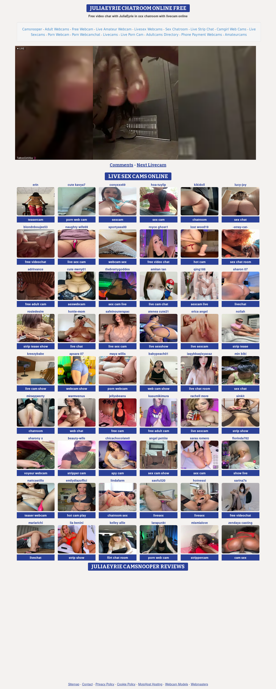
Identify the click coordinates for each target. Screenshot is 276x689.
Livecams (110, 35)
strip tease (240, 346)
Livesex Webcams (148, 29)
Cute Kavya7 (76, 184)
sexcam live (199, 304)
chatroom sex (118, 515)
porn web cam (76, 219)
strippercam (199, 557)
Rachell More (199, 396)
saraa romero (199, 438)
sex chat (240, 219)
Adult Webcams (57, 29)
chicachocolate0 (117, 438)
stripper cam (76, 473)
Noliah (240, 311)
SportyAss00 (117, 227)
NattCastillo (35, 480)
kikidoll (199, 184)
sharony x (35, 438)
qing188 (199, 269)
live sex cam (76, 262)
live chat (76, 346)
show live (241, 473)
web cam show (158, 388)
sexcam (117, 219)
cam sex (240, 557)
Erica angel (199, 311)
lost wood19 (199, 227)
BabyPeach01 (158, 353)
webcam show (76, 388)
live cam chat (158, 304)
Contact (87, 684)
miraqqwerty (36, 396)
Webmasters (199, 684)
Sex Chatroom (176, 29)
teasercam (35, 219)
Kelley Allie (117, 522)
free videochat (35, 262)
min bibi (240, 353)
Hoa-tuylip (158, 184)
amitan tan (158, 269)
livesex (158, 515)
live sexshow (158, 346)
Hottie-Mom (76, 311)
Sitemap (73, 684)
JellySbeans (117, 396)
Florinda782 (240, 438)
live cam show (35, 388)
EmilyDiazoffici (76, 480)
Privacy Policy (105, 684)
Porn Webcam (58, 35)
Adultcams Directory (162, 35)
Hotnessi (199, 480)
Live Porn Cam (132, 35)
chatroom (200, 219)
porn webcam (117, 388)
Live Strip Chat (202, 29)
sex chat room (240, 262)
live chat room (199, 388)
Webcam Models (176, 684)
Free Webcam (82, 29)
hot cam (199, 262)
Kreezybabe (35, 353)
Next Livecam (151, 165)
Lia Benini (76, 522)
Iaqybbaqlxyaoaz (199, 353)
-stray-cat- (240, 227)
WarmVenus (76, 396)
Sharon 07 (240, 269)
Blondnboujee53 (36, 227)
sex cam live (117, 304)
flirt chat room (117, 557)
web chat (76, 431)
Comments (121, 165)
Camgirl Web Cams (231, 29)
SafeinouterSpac (118, 311)
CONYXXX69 (117, 184)
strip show (240, 431)
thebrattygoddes (117, 269)
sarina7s (240, 480)
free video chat (158, 262)
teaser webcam (36, 515)
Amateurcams (236, 35)
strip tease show (36, 346)
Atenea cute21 (158, 311)
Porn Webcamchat (86, 35)
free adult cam (35, 304)
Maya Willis (118, 353)
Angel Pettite (158, 438)
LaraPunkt (159, 522)
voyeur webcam (35, 473)
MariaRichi (35, 522)
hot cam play (76, 515)
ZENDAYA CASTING (240, 522)
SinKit (240, 396)
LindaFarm (117, 480)
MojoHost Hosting (150, 684)
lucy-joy (240, 184)
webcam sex (117, 262)
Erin (35, 184)
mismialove (199, 522)
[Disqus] (138, 627)
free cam (117, 431)
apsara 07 (76, 353)
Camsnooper (32, 29)
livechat (240, 304)
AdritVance (35, 269)
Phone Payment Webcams (201, 35)
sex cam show (158, 473)
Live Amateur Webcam (114, 29)
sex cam (158, 219)
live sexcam (199, 346)
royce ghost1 (158, 227)
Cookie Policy (126, 684)
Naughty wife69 (76, 227)
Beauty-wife (76, 438)
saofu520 (158, 480)
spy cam (117, 473)
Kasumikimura (158, 396)
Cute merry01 (76, 269)
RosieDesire (35, 311)
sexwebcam (76, 304)
